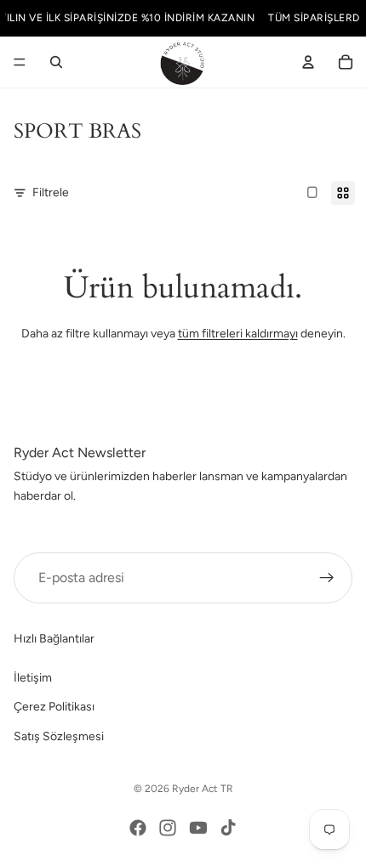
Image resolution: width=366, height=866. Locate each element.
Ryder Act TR (202, 789)
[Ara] (56, 62)
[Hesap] (308, 62)
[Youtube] (198, 828)
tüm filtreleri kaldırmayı (238, 333)
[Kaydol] (327, 578)
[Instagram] (167, 828)
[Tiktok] (228, 828)
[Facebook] (138, 828)
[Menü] (19, 62)
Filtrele (50, 192)
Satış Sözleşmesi (59, 735)
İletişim (33, 677)
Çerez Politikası (54, 706)
